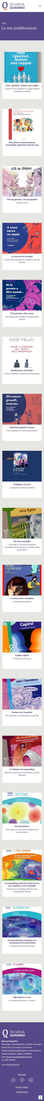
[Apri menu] (40, 6)
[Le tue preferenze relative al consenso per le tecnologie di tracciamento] (40, 1097)
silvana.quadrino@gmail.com (19, 1057)
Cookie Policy (22, 1092)
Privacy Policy (22, 1087)
